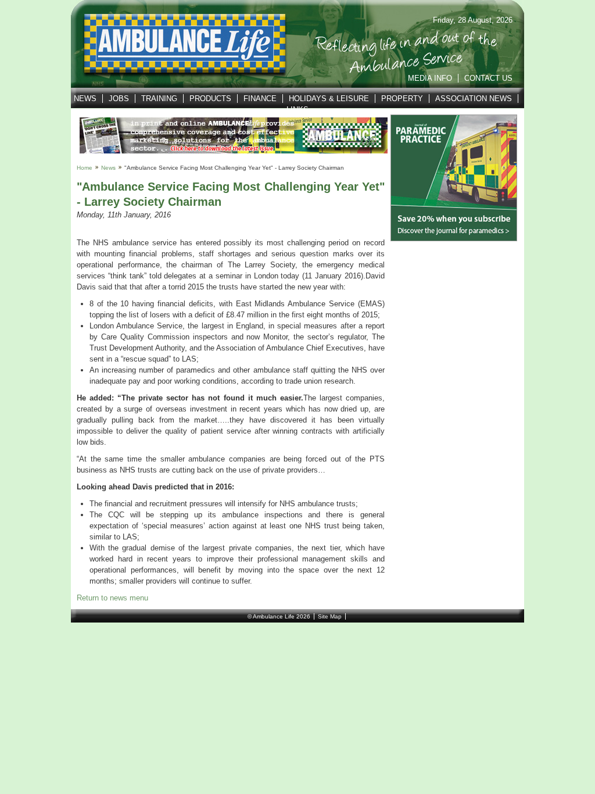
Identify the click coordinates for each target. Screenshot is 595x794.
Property (402, 98)
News (85, 98)
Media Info (430, 78)
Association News (473, 98)
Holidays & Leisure (329, 98)
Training (159, 98)
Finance (260, 98)
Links (297, 109)
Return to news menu (112, 597)
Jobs (119, 98)
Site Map (330, 616)
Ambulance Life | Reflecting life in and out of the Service (177, 44)
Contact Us (488, 78)
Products (210, 98)
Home (84, 167)
